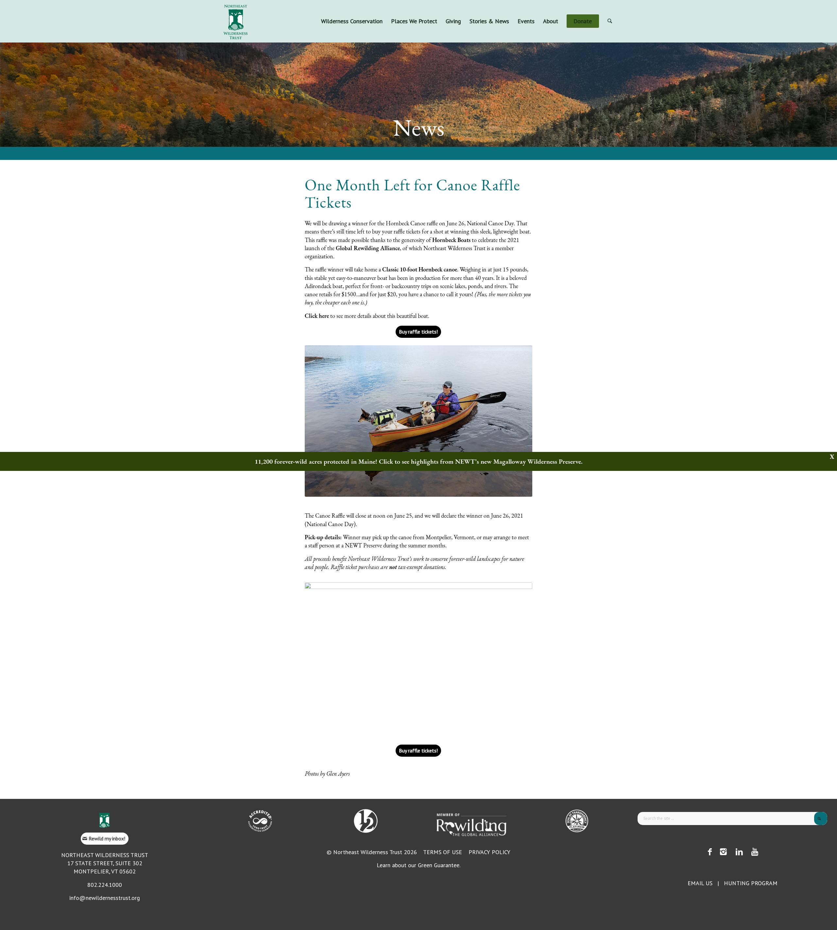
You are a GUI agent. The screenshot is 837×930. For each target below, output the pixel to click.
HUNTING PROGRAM (750, 883)
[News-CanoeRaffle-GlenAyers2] (419, 421)
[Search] (609, 21)
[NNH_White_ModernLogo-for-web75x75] (365, 821)
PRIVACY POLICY (489, 852)
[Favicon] (104, 820)
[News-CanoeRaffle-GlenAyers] (419, 658)
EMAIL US (700, 883)
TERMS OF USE (442, 852)
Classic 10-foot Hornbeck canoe (419, 269)
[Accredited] (260, 821)
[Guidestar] (577, 821)
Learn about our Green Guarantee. (418, 865)
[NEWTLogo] (235, 21)
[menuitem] (352, 21)
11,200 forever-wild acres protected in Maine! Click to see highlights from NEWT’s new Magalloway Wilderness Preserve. (419, 461)
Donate (619, 5)
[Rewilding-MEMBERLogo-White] (471, 824)
